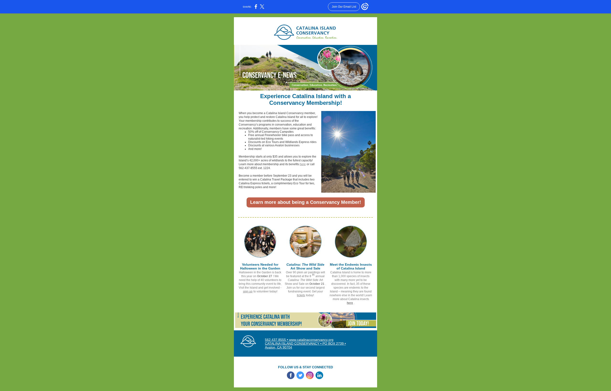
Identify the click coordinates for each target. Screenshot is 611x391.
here (303, 164)
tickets (301, 295)
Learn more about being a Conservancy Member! (305, 202)
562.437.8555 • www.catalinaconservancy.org (299, 340)
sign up (248, 291)
